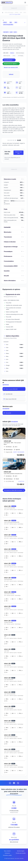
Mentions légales (20, 851)
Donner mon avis (18, 152)
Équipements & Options (10, 63)
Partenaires (7, 853)
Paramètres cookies (7, 855)
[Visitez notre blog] (10, 783)
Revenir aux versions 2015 (11, 67)
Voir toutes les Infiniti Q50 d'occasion (13, 490)
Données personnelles (21, 853)
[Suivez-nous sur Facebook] (14, 783)
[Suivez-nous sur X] (18, 783)
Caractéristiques (8, 60)
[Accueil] (2, 12)
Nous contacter (7, 851)
